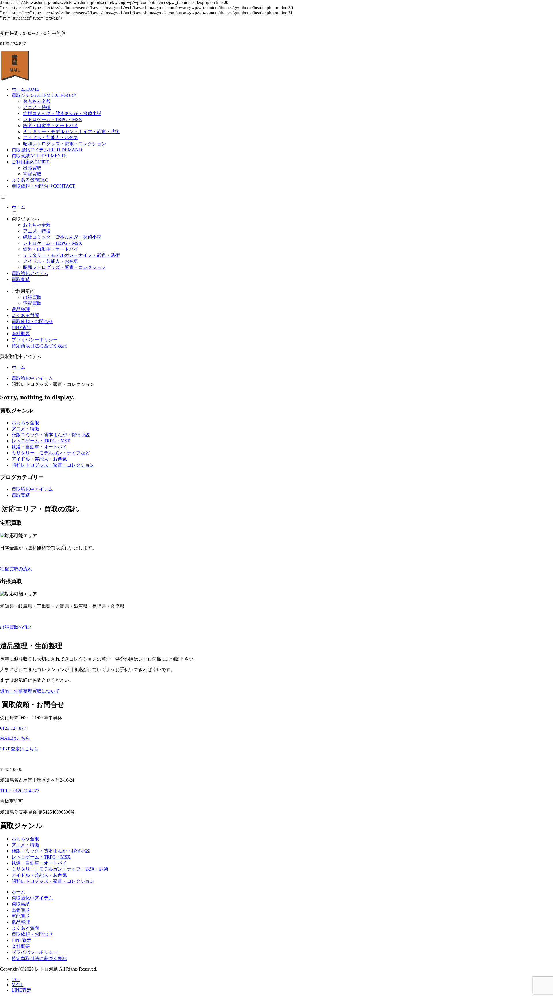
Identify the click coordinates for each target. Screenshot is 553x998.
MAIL (17, 984)
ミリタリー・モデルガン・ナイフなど (51, 452)
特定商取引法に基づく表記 (39, 345)
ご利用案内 (30, 161)
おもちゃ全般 (37, 101)
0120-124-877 (13, 728)
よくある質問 (30, 180)
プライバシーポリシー (35, 339)
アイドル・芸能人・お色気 (50, 137)
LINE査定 (21, 327)
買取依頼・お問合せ (43, 186)
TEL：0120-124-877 (19, 790)
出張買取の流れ (16, 627)
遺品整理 (21, 309)
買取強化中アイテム (32, 489)
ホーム (25, 89)
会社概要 (21, 333)
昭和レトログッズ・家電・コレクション (64, 143)
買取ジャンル (44, 95)
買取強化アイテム (47, 149)
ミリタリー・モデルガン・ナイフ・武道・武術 (71, 131)
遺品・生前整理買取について (30, 690)
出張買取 (32, 167)
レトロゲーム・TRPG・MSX (52, 119)
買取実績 (39, 155)
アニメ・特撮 (37, 107)
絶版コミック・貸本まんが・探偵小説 (62, 113)
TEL (16, 979)
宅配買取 (32, 173)
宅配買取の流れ (16, 568)
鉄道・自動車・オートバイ (50, 125)
